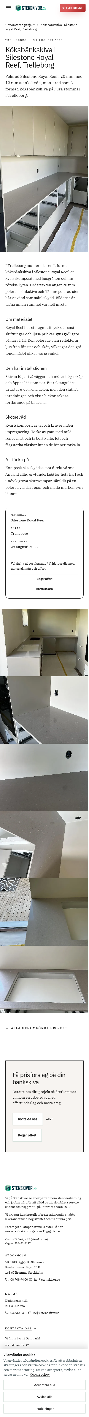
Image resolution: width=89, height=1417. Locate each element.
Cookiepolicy (40, 1374)
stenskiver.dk (14, 1345)
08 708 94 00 (19, 1279)
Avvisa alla (44, 1396)
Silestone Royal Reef (27, 520)
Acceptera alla (44, 1385)
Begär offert (44, 578)
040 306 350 (18, 1313)
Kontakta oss (44, 589)
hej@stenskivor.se (47, 1279)
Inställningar (45, 1408)
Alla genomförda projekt (36, 1028)
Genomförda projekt (20, 25)
